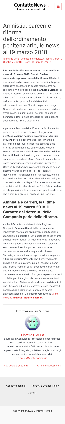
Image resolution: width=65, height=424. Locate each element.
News (27, 62)
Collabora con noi (16, 385)
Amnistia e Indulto (31, 58)
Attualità (47, 58)
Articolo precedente (15, 365)
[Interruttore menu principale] (58, 6)
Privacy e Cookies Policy (45, 385)
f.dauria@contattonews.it (32, 358)
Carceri (57, 58)
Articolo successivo (49, 365)
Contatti (32, 392)
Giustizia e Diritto (12, 62)
